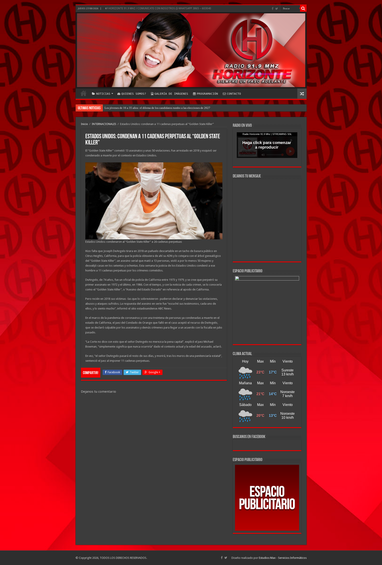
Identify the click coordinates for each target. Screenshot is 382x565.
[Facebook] (272, 8)
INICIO (83, 93)
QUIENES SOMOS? (133, 93)
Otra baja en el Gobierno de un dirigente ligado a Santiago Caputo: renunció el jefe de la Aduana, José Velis (169, 108)
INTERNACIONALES (104, 124)
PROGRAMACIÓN (207, 93)
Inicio (84, 124)
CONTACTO (234, 93)
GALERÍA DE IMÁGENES (171, 93)
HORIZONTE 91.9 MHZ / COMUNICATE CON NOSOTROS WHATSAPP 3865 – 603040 (159, 8)
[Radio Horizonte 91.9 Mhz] (191, 50)
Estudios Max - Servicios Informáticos (283, 557)
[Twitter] (277, 8)
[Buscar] (303, 8)
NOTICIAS (103, 93)
